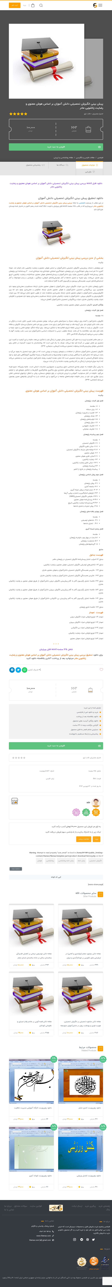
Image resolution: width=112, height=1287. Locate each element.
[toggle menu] (100, 5)
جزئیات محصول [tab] (88, 165)
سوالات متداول (20, 1206)
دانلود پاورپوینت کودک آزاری (40, 1176)
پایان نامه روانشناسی (66, 861)
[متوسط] (18, 757)
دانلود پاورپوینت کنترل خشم (90, 1108)
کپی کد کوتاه (56, 877)
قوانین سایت (36, 1206)
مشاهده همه (16, 869)
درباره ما (7, 1206)
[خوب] (21, 757)
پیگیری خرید (90, 1206)
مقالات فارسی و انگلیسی (85, 157)
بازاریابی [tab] (88, 172)
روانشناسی (50, 861)
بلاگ (108, 1209)
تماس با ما (9, 1209)
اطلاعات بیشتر (84, 839)
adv (88, 802)
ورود (24, 5)
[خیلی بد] (13, 757)
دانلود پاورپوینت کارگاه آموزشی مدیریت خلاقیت (33, 1108)
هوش (39, 861)
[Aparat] (87, 1239)
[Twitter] (93, 1239)
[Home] (56, 1208)
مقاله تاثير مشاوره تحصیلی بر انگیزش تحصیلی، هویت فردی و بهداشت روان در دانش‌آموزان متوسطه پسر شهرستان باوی (81, 1025)
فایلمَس (82, 203)
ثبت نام (15, 5)
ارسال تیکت (77, 1206)
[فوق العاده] (24, 757)
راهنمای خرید (104, 1206)
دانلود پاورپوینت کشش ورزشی (89, 1176)
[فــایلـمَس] (94, 5)
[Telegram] (81, 1239)
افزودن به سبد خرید (56, 146)
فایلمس (100, 157)
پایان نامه (81, 861)
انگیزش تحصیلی (95, 861)
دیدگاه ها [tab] (61, 165)
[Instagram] (74, 1239)
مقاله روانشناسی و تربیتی (63, 157)
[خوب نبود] (15, 757)
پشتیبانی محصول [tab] (33, 165)
